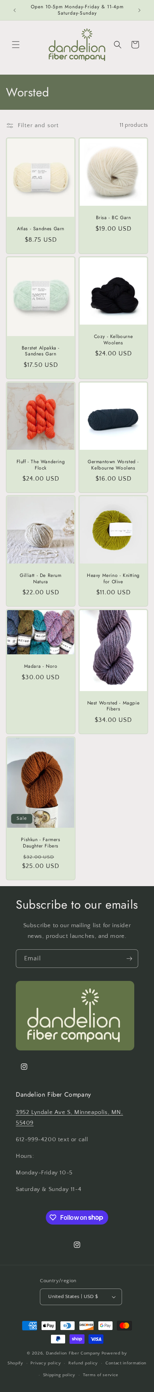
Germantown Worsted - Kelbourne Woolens (113, 465)
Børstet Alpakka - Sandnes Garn (41, 351)
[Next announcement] (139, 10)
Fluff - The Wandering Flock (41, 465)
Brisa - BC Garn (113, 218)
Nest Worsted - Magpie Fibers (113, 706)
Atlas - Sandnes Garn (40, 229)
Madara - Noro (41, 666)
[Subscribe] (129, 958)
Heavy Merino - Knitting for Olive (113, 579)
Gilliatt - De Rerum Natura (40, 579)
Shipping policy (59, 1375)
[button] (15, 44)
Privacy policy (45, 1363)
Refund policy (83, 1363)
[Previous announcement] (14, 10)
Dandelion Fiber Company (73, 1353)
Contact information (125, 1363)
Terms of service (100, 1375)
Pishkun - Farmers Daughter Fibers (40, 843)
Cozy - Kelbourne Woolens (113, 340)
